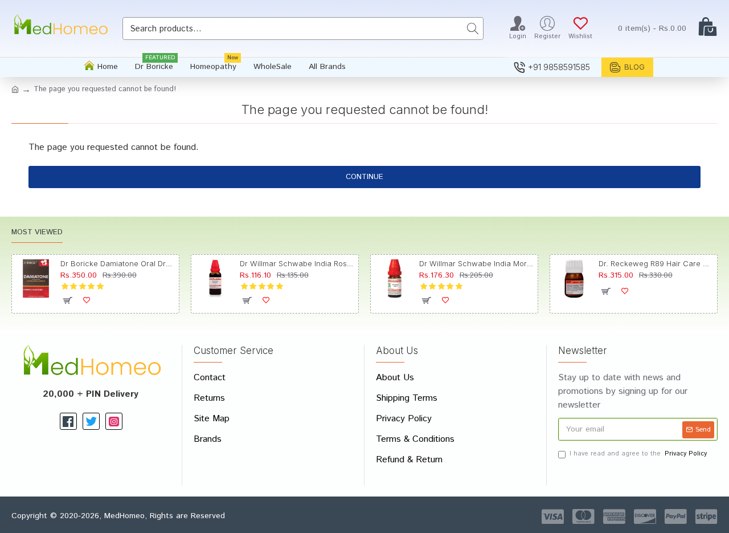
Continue (364, 177)
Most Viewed (37, 233)
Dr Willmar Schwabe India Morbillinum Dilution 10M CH (476, 263)
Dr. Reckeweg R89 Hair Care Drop (656, 263)
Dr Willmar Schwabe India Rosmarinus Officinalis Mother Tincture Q (297, 263)
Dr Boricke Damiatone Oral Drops (117, 263)
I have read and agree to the (638, 453)
